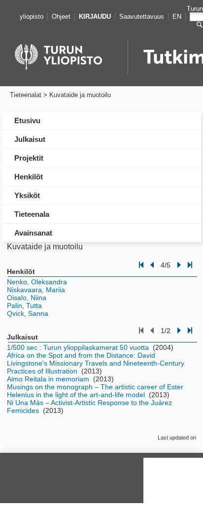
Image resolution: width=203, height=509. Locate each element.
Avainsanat (33, 233)
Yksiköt (27, 195)
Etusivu (27, 120)
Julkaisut (29, 139)
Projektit (28, 158)
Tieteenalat (25, 95)
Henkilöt (28, 176)
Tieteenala (31, 214)
